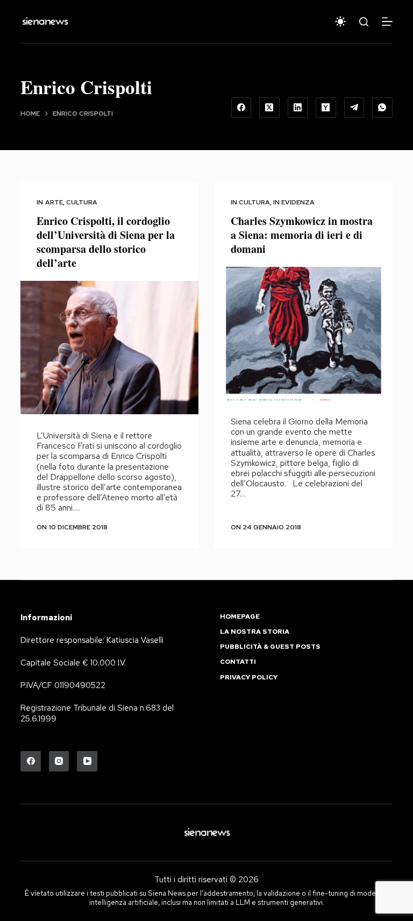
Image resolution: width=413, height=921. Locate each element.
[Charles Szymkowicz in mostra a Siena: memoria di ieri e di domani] (304, 333)
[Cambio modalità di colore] (340, 21)
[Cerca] (363, 21)
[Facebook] (241, 107)
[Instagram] (59, 761)
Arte (54, 202)
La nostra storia (254, 632)
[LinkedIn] (298, 107)
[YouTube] (87, 761)
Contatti (238, 662)
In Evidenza (294, 202)
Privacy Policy (248, 678)
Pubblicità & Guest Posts (270, 647)
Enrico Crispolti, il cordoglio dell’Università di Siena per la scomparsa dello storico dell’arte (106, 242)
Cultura (81, 202)
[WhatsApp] (382, 107)
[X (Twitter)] (269, 107)
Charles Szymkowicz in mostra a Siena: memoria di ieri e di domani (302, 235)
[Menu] (387, 21)
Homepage (240, 617)
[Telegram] (354, 107)
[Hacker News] (326, 107)
